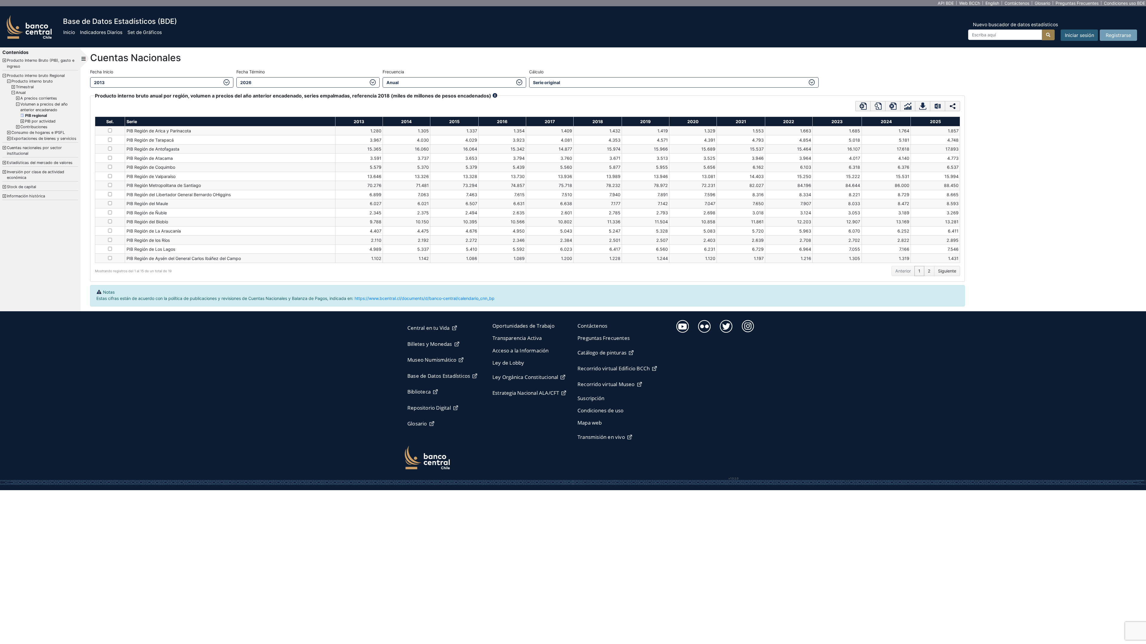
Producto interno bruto (32, 81)
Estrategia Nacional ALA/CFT (525, 392)
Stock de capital (21, 187)
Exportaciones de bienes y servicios (43, 138)
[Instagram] (747, 325)
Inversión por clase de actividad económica (35, 175)
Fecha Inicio (101, 71)
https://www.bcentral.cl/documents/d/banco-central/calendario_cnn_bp (425, 298)
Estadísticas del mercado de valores (40, 162)
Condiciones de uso (600, 410)
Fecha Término (250, 71)
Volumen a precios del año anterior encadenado (44, 107)
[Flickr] (703, 325)
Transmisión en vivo (601, 437)
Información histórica (26, 196)
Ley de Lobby (508, 362)
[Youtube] (681, 325)
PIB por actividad (40, 121)
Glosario (1042, 3)
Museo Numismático (431, 359)
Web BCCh (969, 3)
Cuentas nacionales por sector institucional (34, 150)
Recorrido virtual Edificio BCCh (613, 368)
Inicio (69, 32)
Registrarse (1118, 35)
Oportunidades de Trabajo (523, 325)
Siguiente (947, 270)
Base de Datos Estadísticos (438, 375)
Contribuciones (33, 127)
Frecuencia (393, 71)
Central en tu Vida (428, 327)
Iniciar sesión (1079, 35)
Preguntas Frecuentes (1077, 3)
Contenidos (15, 52)
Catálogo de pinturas (601, 352)
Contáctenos (1017, 3)
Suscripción (590, 398)
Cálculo (536, 71)
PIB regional (36, 115)
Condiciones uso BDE (1124, 3)
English (992, 3)
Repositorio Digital (429, 407)
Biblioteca (419, 391)
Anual (21, 92)
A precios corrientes (38, 98)
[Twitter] (725, 325)
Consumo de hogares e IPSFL (38, 132)
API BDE (946, 3)
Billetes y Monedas (429, 343)
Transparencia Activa (517, 338)
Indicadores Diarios (101, 32)
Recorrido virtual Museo (606, 384)
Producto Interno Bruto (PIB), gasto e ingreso (40, 63)
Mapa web (589, 422)
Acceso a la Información (520, 350)
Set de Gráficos (144, 32)
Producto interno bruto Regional (36, 75)
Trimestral (25, 87)
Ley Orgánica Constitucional (525, 377)
